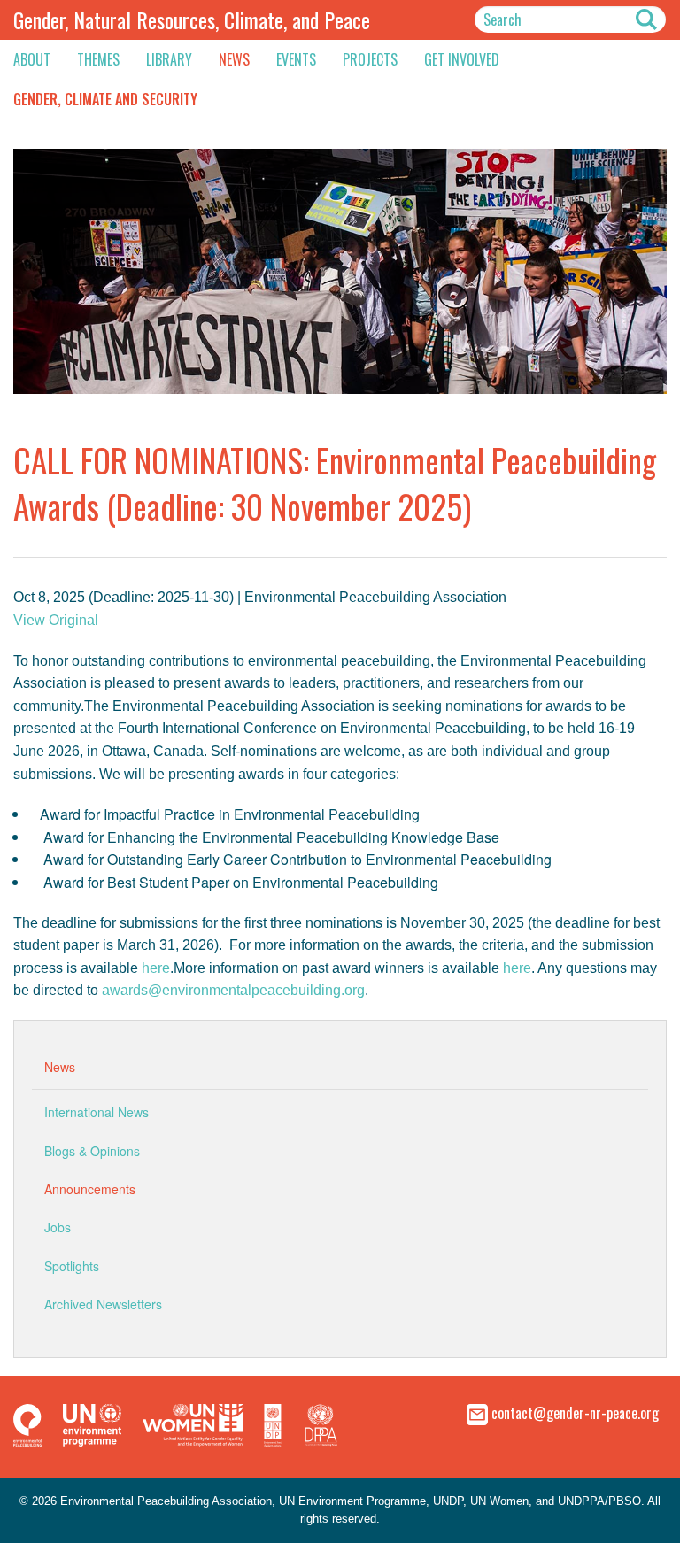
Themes (98, 59)
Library (169, 59)
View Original (55, 620)
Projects (370, 59)
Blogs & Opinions (92, 1151)
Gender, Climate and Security (105, 99)
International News (96, 1112)
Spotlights (71, 1266)
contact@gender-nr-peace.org (575, 1412)
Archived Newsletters (103, 1304)
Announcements (89, 1189)
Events (296, 59)
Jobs (57, 1227)
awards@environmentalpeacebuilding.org (233, 990)
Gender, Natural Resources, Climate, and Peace (191, 19)
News (234, 59)
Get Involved (461, 59)
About (31, 59)
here (156, 968)
